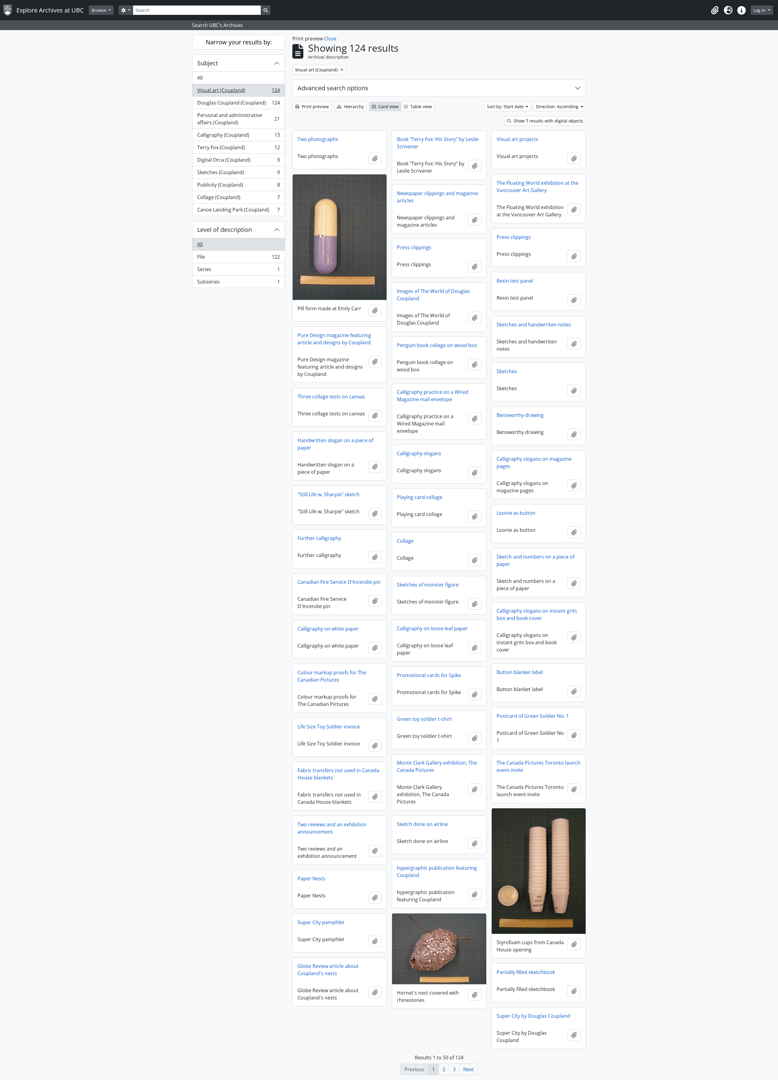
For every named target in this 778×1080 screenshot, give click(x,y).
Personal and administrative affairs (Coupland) (238, 119)
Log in (760, 10)
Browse (99, 10)
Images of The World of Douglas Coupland (433, 295)
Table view (420, 106)
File (238, 258)
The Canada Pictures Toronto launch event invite (538, 766)
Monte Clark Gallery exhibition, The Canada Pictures (437, 766)
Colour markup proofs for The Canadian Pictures (332, 676)
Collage (405, 541)
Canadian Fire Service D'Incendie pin (339, 582)
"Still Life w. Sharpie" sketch (329, 494)
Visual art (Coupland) (238, 92)
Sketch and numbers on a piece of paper (535, 560)
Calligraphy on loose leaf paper (432, 628)
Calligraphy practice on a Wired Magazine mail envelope (432, 396)
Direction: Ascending (558, 106)
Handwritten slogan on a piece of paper (335, 444)
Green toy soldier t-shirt (424, 719)
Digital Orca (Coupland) (238, 161)
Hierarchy (353, 106)
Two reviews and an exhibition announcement (332, 828)
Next (468, 1069)
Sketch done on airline (422, 824)
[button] (714, 10)
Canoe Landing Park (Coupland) (238, 211)
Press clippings (514, 237)
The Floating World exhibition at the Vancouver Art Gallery (537, 187)
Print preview (315, 106)
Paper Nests (311, 878)
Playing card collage (419, 497)
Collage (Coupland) (238, 199)
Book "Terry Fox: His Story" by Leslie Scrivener (437, 143)
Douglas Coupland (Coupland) (238, 104)
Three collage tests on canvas (331, 396)
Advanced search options (333, 88)
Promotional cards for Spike (429, 675)
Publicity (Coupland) (238, 186)
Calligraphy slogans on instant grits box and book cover (537, 614)
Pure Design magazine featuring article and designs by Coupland (334, 339)
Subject (207, 63)
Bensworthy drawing (520, 415)
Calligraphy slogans (419, 453)
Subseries (238, 283)
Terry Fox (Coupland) (238, 149)
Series (238, 271)
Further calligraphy (319, 538)
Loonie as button (516, 513)
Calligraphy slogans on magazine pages (534, 462)
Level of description (224, 229)
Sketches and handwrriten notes (534, 324)
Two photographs (318, 139)
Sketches (507, 371)
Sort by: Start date (506, 106)
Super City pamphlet (321, 922)
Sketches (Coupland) (238, 174)
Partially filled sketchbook (526, 972)
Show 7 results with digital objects (547, 121)
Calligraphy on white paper (328, 628)
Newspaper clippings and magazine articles (437, 197)
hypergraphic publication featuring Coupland (437, 872)
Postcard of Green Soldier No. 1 (533, 716)
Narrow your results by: (239, 42)
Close (330, 38)
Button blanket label (520, 672)
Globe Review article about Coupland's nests (328, 970)
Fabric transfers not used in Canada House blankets (338, 774)
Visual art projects (517, 139)
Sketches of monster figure (428, 584)
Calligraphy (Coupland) (238, 136)
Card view (387, 106)
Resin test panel (515, 280)
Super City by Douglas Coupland (533, 1016)
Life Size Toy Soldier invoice (329, 726)
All (200, 77)
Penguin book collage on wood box (437, 345)
